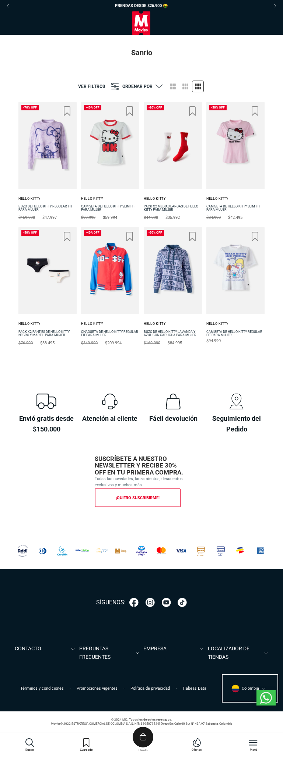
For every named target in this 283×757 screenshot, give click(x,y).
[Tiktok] (182, 602)
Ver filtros (91, 86)
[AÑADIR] (180, 113)
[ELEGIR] (54, 113)
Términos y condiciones (42, 688)
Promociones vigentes (97, 688)
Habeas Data (194, 688)
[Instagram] (150, 602)
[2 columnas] (173, 86)
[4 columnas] (198, 86)
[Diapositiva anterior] (26, 145)
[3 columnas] (185, 86)
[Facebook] (134, 602)
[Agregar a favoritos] (67, 111)
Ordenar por (137, 86)
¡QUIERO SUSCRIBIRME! (138, 497)
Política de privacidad (150, 688)
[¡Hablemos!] (266, 698)
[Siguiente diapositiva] (68, 145)
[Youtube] (166, 602)
